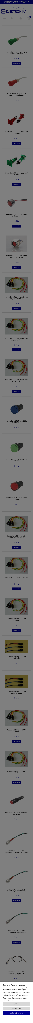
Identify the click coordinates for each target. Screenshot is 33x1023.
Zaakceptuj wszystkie (16, 1013)
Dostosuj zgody (16, 1008)
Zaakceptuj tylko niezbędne (16, 1004)
